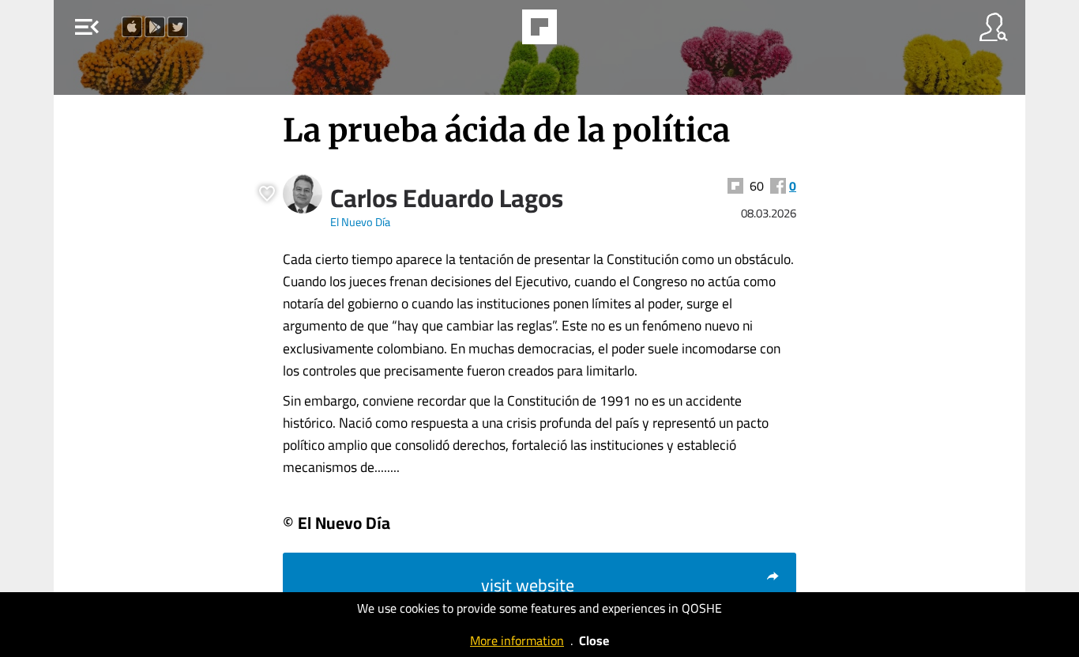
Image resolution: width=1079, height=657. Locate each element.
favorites (496, 31)
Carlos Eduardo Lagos (446, 197)
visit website (527, 585)
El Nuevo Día (360, 221)
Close (594, 640)
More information (517, 640)
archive (580, 31)
